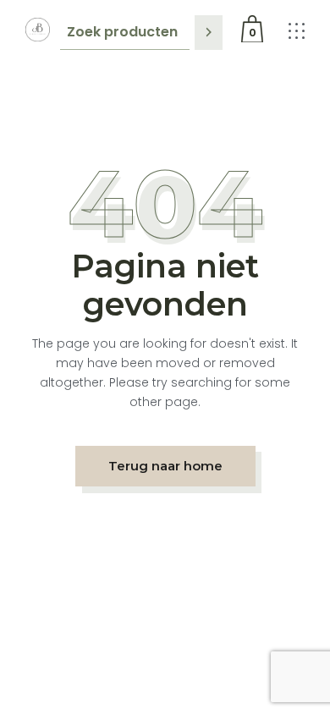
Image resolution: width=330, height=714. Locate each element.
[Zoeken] (209, 33)
